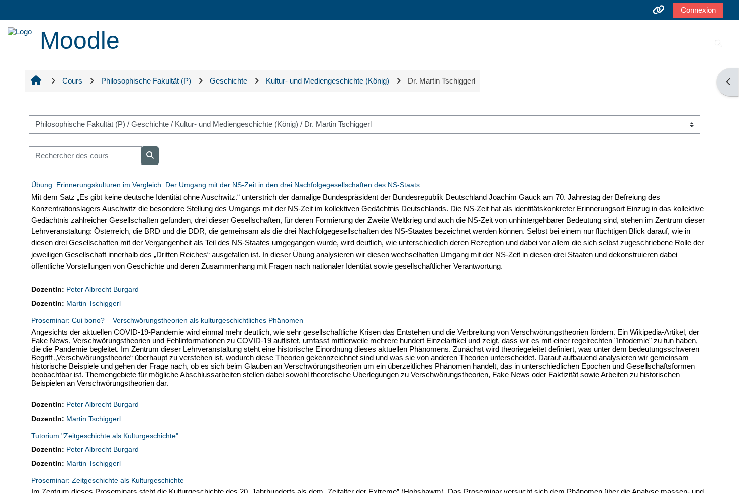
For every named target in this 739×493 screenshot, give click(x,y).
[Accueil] (20, 30)
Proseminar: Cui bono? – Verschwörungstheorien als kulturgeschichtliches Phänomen (167, 320)
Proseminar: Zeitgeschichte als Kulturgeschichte (107, 480)
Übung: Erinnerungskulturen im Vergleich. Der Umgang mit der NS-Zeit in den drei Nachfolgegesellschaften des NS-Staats (225, 185)
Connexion (698, 10)
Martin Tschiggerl (93, 303)
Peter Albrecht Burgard (102, 289)
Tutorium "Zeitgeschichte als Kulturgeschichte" (104, 436)
